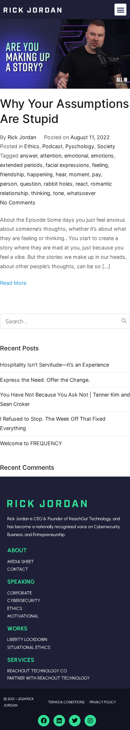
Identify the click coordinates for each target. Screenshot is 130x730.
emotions (102, 155)
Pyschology (79, 146)
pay (96, 174)
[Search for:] (65, 321)
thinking (40, 193)
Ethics (31, 146)
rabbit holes (58, 184)
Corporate (19, 593)
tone (58, 193)
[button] (120, 10)
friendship (12, 174)
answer (28, 155)
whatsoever (81, 193)
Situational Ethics (28, 647)
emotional (76, 155)
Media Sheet (20, 561)
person (8, 184)
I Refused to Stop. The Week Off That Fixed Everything (52, 423)
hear (61, 174)
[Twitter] (75, 720)
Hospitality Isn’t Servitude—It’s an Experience (54, 365)
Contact (17, 569)
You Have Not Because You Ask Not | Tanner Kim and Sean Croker (65, 399)
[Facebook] (43, 720)
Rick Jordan (22, 137)
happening (40, 174)
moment (79, 174)
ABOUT (17, 550)
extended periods (21, 165)
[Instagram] (90, 720)
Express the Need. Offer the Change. (45, 380)
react (81, 184)
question (30, 184)
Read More (13, 283)
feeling (100, 165)
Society (106, 146)
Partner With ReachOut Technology (48, 678)
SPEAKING (21, 581)
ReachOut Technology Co (37, 670)
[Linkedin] (59, 720)
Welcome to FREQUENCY (31, 443)
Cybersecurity (23, 600)
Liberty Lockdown (27, 639)
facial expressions (67, 165)
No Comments (17, 202)
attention (50, 155)
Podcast (52, 146)
